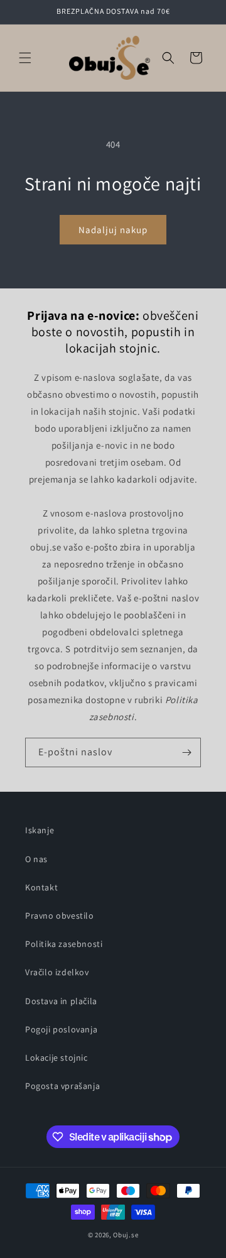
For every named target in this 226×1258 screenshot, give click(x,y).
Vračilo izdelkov (57, 972)
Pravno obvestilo (59, 915)
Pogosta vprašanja (62, 1085)
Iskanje (39, 830)
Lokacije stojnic (56, 1057)
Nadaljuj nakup (113, 230)
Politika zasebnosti (63, 943)
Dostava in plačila (61, 1001)
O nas (36, 859)
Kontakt (41, 887)
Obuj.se (125, 1234)
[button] (25, 58)
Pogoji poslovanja (61, 1029)
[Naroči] (186, 752)
